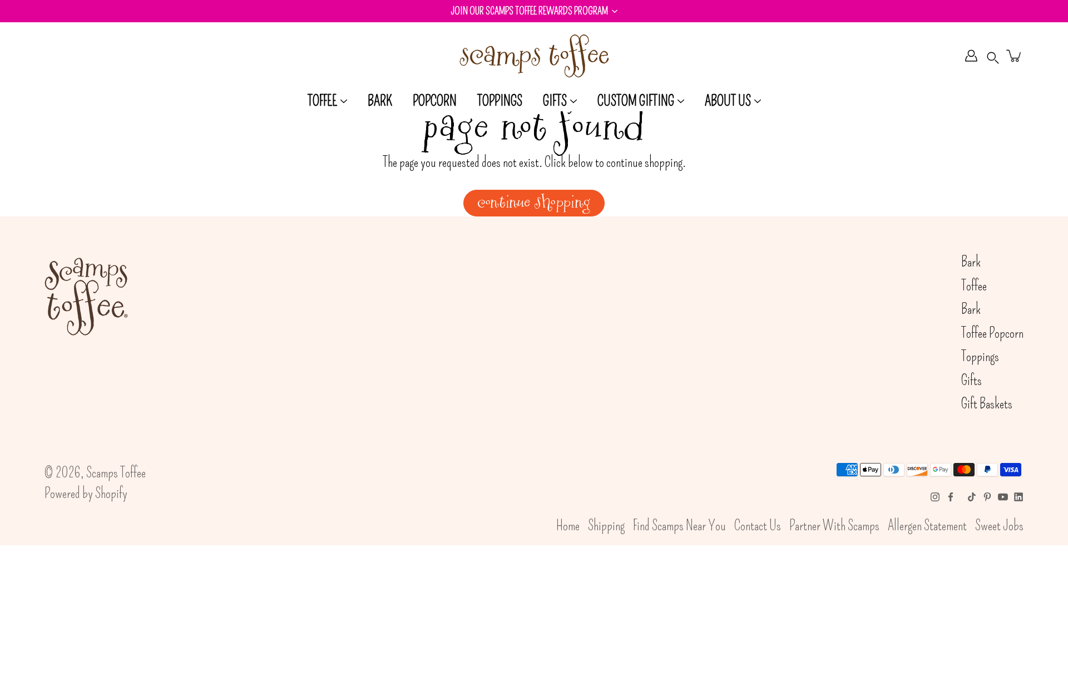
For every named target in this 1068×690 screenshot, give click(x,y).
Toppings (499, 102)
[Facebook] (951, 496)
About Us (728, 102)
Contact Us (757, 526)
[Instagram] (935, 496)
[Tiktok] (972, 496)
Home (568, 526)
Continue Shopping (533, 203)
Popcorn (435, 102)
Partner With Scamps (834, 526)
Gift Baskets (986, 404)
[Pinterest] (987, 496)
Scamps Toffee (116, 473)
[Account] (971, 56)
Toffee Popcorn (992, 333)
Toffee (322, 102)
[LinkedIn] (1018, 496)
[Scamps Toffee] (534, 55)
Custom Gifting (635, 102)
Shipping (606, 526)
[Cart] (1015, 56)
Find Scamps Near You (679, 526)
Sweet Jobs (999, 526)
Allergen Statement (927, 526)
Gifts (555, 102)
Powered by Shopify (85, 493)
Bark (380, 102)
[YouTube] (1003, 496)
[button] (534, 11)
